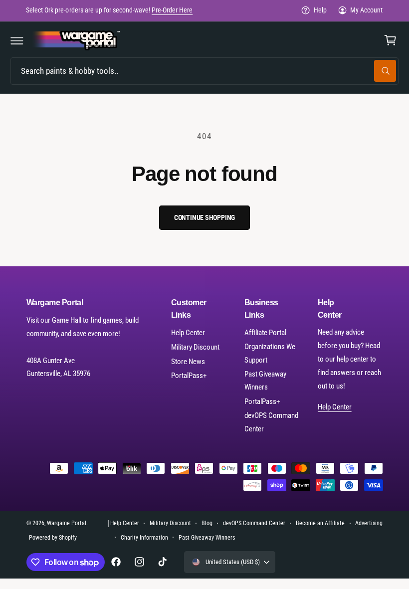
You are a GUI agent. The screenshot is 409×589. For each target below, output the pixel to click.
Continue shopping (204, 217)
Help (320, 10)
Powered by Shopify (53, 537)
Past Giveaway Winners (265, 381)
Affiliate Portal (265, 332)
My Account (366, 10)
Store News (188, 361)
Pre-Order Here (172, 10)
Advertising (369, 523)
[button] (16, 40)
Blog (207, 523)
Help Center (188, 332)
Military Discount (195, 347)
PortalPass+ (188, 375)
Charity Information (144, 537)
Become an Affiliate (320, 523)
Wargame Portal (66, 523)
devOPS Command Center (271, 422)
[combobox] (204, 71)
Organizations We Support (269, 353)
